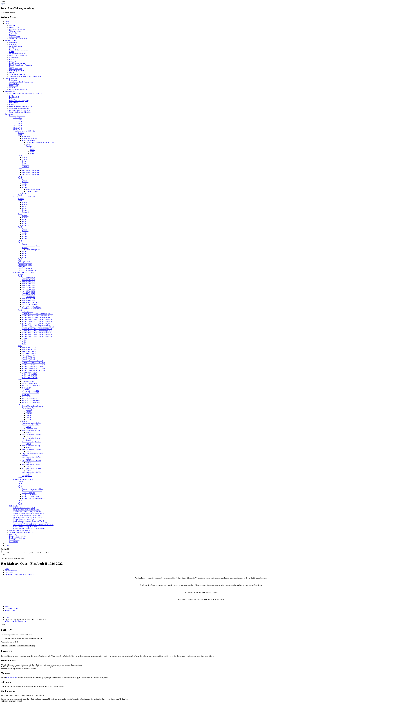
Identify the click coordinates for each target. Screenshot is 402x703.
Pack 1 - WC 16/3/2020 (29, 378)
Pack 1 (24, 344)
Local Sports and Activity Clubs (19, 110)
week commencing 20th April (31, 457)
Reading (29, 146)
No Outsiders (13, 542)
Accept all (12, 645)
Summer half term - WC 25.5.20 (32, 361)
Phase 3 (32, 150)
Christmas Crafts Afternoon (27, 270)
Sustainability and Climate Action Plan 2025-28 (25, 76)
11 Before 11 (13, 506)
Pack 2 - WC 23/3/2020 (29, 376)
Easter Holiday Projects (29, 372)
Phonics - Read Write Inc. (17, 536)
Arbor (11, 95)
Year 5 (20, 178)
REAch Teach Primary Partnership (20, 65)
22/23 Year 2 (17, 121)
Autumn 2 (25, 159)
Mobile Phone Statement (17, 54)
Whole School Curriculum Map (19, 530)
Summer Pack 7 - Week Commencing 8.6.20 (36, 323)
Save (19, 701)
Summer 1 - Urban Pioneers (31, 496)
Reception (21, 133)
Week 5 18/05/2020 (28, 300)
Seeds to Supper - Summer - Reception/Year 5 (28, 521)
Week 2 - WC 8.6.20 (28, 357)
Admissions (13, 42)
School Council (14, 540)
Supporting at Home (28, 140)
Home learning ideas (33, 246)
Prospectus (12, 61)
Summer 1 (25, 165)
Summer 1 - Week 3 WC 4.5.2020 (33, 366)
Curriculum (9, 114)
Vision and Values (15, 31)
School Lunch (14, 103)
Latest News (9, 572)
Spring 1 (24, 161)
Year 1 (20, 135)
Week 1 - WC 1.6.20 (28, 359)
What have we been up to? (30, 170)
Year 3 (20, 168)
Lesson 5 (29, 417)
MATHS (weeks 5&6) (29, 383)
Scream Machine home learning (32, 406)
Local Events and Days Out (18, 89)
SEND (11, 72)
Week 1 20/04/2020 (28, 291)
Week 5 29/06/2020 (28, 285)
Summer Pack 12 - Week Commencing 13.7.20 (37, 314)
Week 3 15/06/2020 (28, 282)
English (28, 427)
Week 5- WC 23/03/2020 (30, 304)
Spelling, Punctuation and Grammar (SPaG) (40, 142)
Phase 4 (32, 152)
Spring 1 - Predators (28, 493)
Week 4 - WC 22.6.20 (29, 353)
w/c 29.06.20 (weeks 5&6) (30, 385)
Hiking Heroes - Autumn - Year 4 (24, 519)
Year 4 (20, 176)
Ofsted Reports (14, 57)
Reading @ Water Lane (17, 538)
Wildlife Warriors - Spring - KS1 (24, 508)
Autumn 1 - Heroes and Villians (32, 489)
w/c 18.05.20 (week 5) (29, 398)
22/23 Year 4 (17, 125)
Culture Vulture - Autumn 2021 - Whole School (29, 528)
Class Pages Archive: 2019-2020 (24, 272)
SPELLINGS (26, 387)
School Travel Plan (15, 69)
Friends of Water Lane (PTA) (19, 101)
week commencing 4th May (31, 464)
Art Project (21, 266)
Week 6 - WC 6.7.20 (28, 349)
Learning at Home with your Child (20, 106)
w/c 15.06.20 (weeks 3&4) (30, 393)
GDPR (11, 52)
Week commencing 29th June (31, 442)
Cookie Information (11, 608)
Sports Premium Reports (17, 74)
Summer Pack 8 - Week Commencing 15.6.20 (37, 321)
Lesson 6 (29, 419)
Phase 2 (32, 148)
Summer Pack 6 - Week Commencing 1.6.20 (36, 325)
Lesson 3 (29, 413)
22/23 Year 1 (17, 119)
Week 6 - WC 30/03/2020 (30, 306)
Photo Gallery (13, 86)
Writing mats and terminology (31, 423)
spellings (25, 455)
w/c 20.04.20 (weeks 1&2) (30, 400)
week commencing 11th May (31, 468)
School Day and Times (16, 71)
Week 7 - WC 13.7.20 (29, 348)
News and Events (11, 78)
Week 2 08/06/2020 (28, 280)
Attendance (13, 44)
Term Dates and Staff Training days (21, 82)
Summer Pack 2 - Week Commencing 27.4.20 (37, 334)
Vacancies (12, 35)
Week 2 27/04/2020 (28, 293)
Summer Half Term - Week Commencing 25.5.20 (38, 327)
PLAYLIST (26, 389)
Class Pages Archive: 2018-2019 (24, 479)
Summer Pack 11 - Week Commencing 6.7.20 (37, 315)
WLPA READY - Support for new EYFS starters (25, 93)
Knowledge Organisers (29, 138)
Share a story (30, 297)
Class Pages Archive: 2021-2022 (24, 131)
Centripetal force (31, 429)
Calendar (12, 87)
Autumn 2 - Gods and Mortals (32, 491)
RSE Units (12, 534)
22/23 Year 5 (17, 127)
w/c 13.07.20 (26, 397)
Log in (7, 545)
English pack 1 (27, 476)
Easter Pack (26, 338)
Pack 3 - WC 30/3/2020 (29, 374)
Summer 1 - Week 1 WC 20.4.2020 (33, 370)
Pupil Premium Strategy (17, 63)
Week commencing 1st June (31, 425)
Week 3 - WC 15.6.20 (29, 355)
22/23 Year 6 (17, 129)
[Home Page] (2, 4)
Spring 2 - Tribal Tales (29, 495)
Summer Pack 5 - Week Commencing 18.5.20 (37, 329)
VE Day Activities (24, 261)
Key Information (10, 40)
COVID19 (12, 48)
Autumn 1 (25, 157)
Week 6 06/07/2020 (28, 287)
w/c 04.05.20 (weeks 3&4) (30, 402)
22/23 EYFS (17, 118)
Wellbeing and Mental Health (19, 108)
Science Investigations (25, 265)
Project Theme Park (28, 408)
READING (26, 395)
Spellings (25, 421)
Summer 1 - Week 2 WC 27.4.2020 (33, 368)
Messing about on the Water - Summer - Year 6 (28, 513)
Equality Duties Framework (18, 50)
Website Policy (10, 610)
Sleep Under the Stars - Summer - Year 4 (26, 510)
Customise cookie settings (26, 645)
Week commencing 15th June (31, 434)
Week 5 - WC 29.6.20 (29, 351)
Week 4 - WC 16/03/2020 (30, 302)
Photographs (26, 136)
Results (11, 67)
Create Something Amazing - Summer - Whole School (31, 523)
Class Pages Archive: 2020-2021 (24, 197)
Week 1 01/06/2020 (28, 278)
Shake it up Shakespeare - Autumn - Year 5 (27, 517)
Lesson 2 (29, 412)
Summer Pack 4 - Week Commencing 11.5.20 (37, 331)
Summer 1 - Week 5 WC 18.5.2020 (33, 363)
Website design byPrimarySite (15, 621)
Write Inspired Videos (33, 189)
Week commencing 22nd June (32, 438)
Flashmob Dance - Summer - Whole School (27, 515)
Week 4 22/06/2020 (28, 283)
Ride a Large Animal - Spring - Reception (27, 511)
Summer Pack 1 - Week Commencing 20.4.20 (37, 336)
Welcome (12, 25)
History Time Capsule (25, 263)
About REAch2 (14, 37)
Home (7, 22)
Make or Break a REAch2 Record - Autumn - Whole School (33, 525)
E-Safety (12, 99)
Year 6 (20, 195)
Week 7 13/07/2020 (28, 289)
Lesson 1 (29, 410)
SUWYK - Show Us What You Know (22, 532)
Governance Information (17, 29)
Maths (28, 144)
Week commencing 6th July (31, 446)
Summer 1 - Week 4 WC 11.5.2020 (33, 364)
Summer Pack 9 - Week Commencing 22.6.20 (37, 319)
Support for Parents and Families (20, 112)
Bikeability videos (32, 191)
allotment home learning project (32, 453)
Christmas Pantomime (25, 268)
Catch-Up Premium (15, 46)
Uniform (12, 104)
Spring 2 (24, 163)
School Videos (14, 84)
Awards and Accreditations (18, 38)
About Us (8, 23)
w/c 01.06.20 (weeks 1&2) (30, 391)
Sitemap (7, 606)
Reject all (4, 645)
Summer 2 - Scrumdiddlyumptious (33, 498)
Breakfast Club (14, 97)
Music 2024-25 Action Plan (18, 55)
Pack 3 (24, 340)
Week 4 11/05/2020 (28, 299)
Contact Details (14, 27)
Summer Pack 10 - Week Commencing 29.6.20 (37, 317)
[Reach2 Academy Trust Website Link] (4, 4)
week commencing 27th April (31, 461)
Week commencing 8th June (31, 430)
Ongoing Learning (28, 312)
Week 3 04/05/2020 (28, 295)
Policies (11, 59)
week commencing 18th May (31, 472)
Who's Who (13, 33)
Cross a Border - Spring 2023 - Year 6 (25, 527)
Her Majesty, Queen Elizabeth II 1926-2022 (19, 574)
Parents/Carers (10, 91)
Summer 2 (25, 167)
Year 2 (20, 155)
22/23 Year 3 (17, 123)
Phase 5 (32, 153)
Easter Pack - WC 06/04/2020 (32, 308)
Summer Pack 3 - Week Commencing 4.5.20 (36, 332)
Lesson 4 (29, 415)
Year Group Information (17, 116)
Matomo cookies (11, 678)
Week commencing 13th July (31, 449)
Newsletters (13, 80)
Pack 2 (24, 342)
